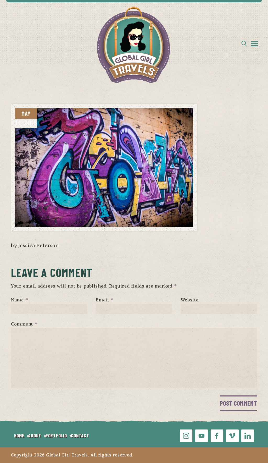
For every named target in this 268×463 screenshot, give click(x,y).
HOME (19, 435)
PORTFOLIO (56, 435)
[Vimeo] (232, 435)
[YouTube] (201, 435)
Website (190, 299)
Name (19, 299)
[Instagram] (186, 435)
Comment (24, 324)
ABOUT (34, 435)
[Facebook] (217, 435)
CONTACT (80, 435)
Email (104, 299)
